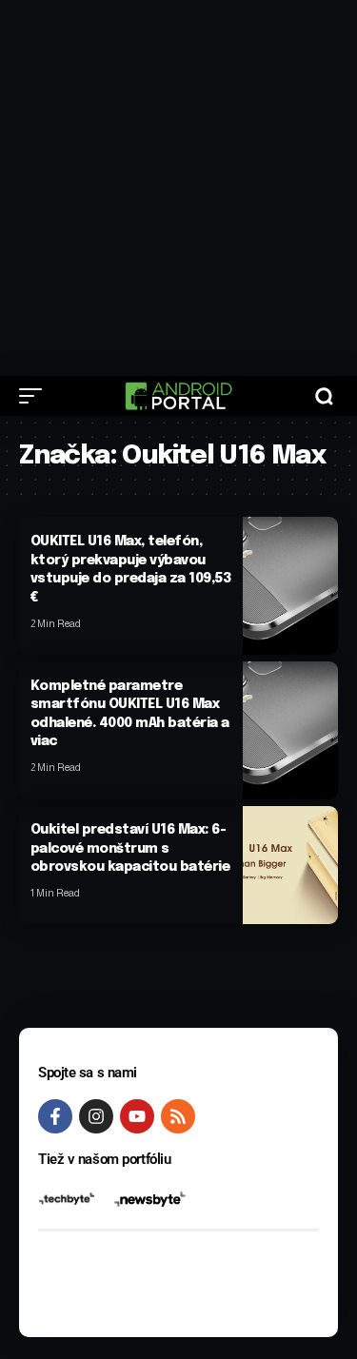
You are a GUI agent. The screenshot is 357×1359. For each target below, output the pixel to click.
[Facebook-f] (55, 1116)
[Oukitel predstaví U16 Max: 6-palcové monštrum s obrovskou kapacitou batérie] (290, 865)
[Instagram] (96, 1116)
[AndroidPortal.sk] (178, 396)
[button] (35, 396)
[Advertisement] (178, 188)
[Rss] (178, 1116)
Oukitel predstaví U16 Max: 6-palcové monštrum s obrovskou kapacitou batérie (130, 848)
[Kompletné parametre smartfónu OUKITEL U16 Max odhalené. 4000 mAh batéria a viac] (290, 730)
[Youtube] (137, 1116)
